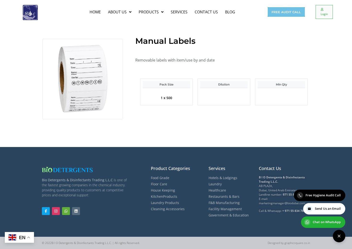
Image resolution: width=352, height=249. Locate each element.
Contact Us (270, 168)
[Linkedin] (76, 211)
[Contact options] (339, 236)
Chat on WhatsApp (327, 222)
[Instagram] (56, 211)
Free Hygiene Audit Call (323, 195)
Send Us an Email (328, 208)
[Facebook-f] (46, 211)
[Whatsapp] (66, 211)
